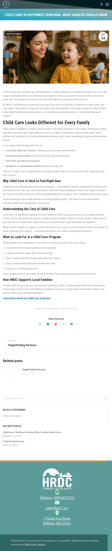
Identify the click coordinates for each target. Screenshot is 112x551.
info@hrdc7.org (57, 508)
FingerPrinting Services (34, 369)
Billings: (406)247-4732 (57, 497)
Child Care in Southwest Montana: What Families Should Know (32, 432)
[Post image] (11, 374)
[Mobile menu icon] (107, 4)
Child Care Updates (14, 34)
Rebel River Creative (34, 544)
